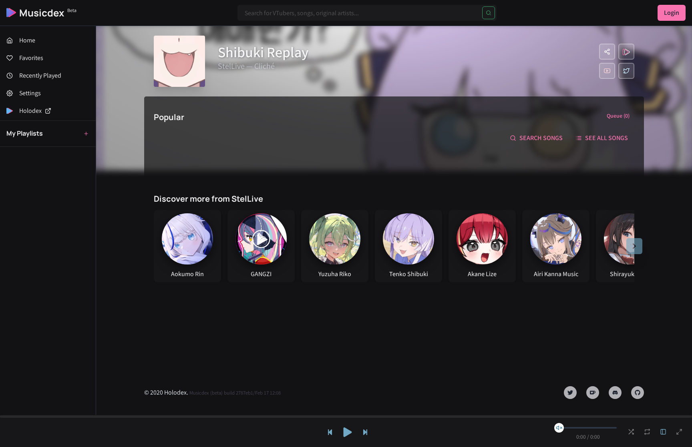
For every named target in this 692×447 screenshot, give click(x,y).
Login (671, 12)
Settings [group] (30, 93)
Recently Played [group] (40, 75)
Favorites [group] (31, 58)
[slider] (559, 428)
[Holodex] (626, 52)
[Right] (634, 246)
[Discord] (615, 392)
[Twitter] (626, 71)
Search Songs (541, 138)
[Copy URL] (607, 52)
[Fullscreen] (679, 432)
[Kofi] (592, 392)
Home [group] (27, 40)
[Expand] (663, 432)
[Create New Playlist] (86, 133)
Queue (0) (618, 115)
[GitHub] (637, 392)
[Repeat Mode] (647, 432)
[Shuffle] (631, 432)
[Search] (488, 12)
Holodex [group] (30, 110)
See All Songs (606, 138)
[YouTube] (607, 71)
